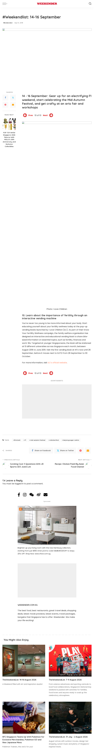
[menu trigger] (5, 3)
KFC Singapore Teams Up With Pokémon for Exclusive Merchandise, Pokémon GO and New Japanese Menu (23, 740)
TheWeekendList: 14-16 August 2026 (19, 680)
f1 (25, 440)
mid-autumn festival (37, 440)
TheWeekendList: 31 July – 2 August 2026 (68, 737)
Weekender (8, 23)
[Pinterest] (5, 105)
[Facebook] (5, 98)
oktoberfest (54, 440)
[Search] (90, 3)
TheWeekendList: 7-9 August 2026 (65, 680)
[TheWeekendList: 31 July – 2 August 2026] (70, 718)
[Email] (13, 105)
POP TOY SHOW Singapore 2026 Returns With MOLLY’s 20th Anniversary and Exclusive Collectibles (9, 139)
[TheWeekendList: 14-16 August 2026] (23, 661)
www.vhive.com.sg (42, 553)
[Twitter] (13, 98)
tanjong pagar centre (71, 440)
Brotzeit (17, 440)
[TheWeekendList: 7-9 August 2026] (70, 661)
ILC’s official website (57, 362)
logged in (19, 483)
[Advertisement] (57, 401)
